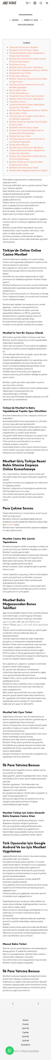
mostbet (10, 524)
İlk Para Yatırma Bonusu (19, 76)
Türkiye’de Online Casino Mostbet (23, 47)
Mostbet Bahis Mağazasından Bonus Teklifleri (28, 70)
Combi (25, 1024)
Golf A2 (25, 1036)
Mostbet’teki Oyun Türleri (20, 73)
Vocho (25, 1020)
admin (15, 20)
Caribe (25, 1032)
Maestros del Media (30, 1051)
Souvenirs (25, 1044)
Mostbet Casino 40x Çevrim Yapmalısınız (26, 67)
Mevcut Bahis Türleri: (18, 90)
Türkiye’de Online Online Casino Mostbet (26, 96)
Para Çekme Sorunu (17, 64)
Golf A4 (25, 1040)
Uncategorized (26, 25)
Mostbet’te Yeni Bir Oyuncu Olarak (23, 50)
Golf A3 (25, 1028)
